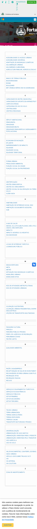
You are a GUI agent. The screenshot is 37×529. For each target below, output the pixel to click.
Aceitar (8, 525)
